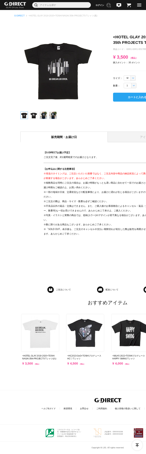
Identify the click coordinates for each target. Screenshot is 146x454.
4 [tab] (53, 115)
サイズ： (117, 78)
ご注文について (63, 289)
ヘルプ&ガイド (48, 408)
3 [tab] (43, 115)
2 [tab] (34, 115)
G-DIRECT (19, 16)
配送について (112, 289)
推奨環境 (68, 408)
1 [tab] (24, 115)
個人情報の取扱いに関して (127, 408)
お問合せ (84, 408)
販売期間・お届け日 (64, 136)
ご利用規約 (101, 408)
